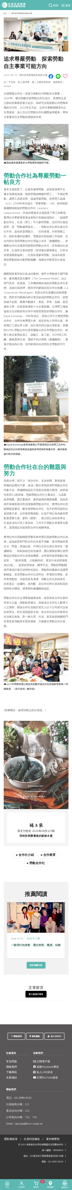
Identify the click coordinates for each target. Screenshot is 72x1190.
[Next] (61, 931)
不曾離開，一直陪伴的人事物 (29, 944)
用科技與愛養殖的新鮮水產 (21, 13)
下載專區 (11, 1072)
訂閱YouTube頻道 (47, 1077)
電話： (10, 1097)
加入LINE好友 (44, 1072)
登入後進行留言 (36, 994)
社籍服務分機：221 (17, 1104)
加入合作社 (55, 1036)
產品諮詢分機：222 (17, 1110)
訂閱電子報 (43, 1061)
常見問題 (11, 1061)
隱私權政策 (11, 1138)
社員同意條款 (32, 1138)
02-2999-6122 (18, 1097)
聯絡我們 (11, 1066)
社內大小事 (33, 938)
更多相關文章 (36, 965)
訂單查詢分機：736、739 (21, 1117)
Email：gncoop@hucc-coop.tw (24, 1123)
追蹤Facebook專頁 (47, 1066)
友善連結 (11, 1077)
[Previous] (10, 931)
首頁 (5, 13)
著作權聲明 (52, 1138)
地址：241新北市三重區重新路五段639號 (43, 1156)
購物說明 (17, 1036)
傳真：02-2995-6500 (52, 1161)
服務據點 (35, 1036)
